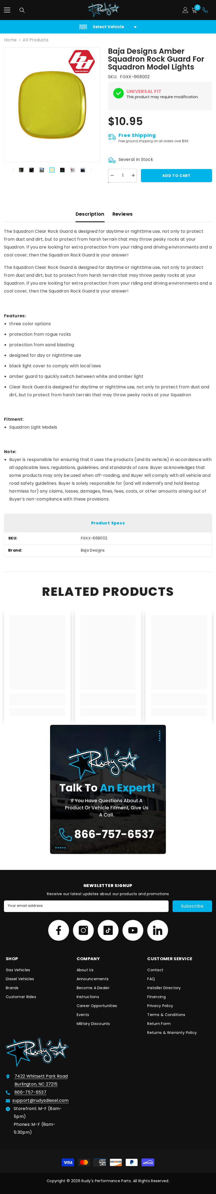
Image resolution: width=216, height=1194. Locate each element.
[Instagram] (83, 930)
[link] (37, 703)
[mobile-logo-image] (104, 10)
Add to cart (176, 175)
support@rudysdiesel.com (40, 1100)
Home (10, 40)
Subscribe (192, 906)
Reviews (122, 214)
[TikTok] (108, 930)
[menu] (7, 10)
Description (90, 214)
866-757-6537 (30, 1092)
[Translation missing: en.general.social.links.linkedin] (157, 930)
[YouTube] (132, 930)
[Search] (22, 10)
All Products (35, 40)
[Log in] (185, 10)
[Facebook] (58, 930)
